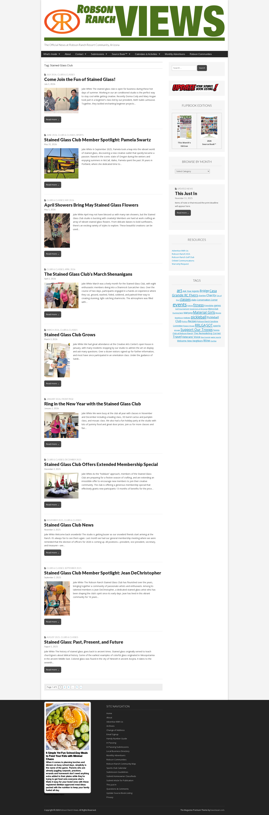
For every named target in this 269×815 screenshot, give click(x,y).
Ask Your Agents (191, 291)
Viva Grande (205, 337)
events (180, 304)
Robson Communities (201, 54)
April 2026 (70, 269)
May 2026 (69, 200)
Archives (110, 726)
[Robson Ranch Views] (134, 21)
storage (177, 330)
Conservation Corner (207, 299)
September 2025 (73, 568)
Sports (79, 135)
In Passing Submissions (117, 747)
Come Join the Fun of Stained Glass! (80, 79)
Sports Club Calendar (116, 768)
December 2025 (73, 459)
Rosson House (188, 326)
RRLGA (200, 325)
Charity (211, 295)
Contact (79, 54)
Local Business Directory (118, 751)
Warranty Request (180, 264)
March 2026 (53, 330)
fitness (198, 305)
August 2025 (53, 637)
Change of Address (115, 730)
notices (187, 317)
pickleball (198, 316)
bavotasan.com (217, 810)
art (179, 290)
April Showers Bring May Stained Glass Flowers (91, 205)
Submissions (97, 54)
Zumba (213, 341)
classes (185, 299)
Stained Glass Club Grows (69, 334)
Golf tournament (182, 309)
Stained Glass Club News (69, 524)
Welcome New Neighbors (190, 340)
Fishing (190, 306)
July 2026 (52, 74)
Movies (218, 313)
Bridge (204, 291)
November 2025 (55, 520)
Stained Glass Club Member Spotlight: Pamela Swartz (97, 139)
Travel (177, 337)
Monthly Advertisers (175, 54)
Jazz (181, 312)
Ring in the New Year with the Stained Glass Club (92, 403)
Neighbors (179, 318)
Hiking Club (213, 308)
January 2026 (54, 399)
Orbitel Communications (183, 260)
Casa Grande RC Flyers (194, 292)
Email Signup (112, 734)
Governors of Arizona (198, 309)
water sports (216, 337)
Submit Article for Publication (119, 780)
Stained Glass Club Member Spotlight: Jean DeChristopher (102, 572)
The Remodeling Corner (207, 333)
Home (109, 713)
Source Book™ (119, 54)
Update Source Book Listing (119, 793)
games (217, 305)
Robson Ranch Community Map (121, 763)
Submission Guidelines (117, 772)
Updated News (185, 188)
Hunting (175, 313)
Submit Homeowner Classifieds (121, 776)
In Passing (111, 742)
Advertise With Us (180, 250)
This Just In (186, 193)
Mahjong (188, 312)
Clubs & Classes (66, 74)
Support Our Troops (197, 329)
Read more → (52, 119)
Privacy (109, 797)
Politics (184, 321)
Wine (206, 340)
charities (202, 295)
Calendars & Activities (146, 54)
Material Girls (204, 312)
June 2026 (52, 135)
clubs (193, 299)
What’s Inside (50, 54)
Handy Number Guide (116, 738)
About (68, 54)
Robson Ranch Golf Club (183, 257)
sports (217, 325)
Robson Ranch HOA (181, 254)
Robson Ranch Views (69, 810)
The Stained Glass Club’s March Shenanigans (88, 274)
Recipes (192, 321)
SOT (209, 325)
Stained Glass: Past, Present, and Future (83, 642)
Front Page (68, 399)
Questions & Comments (117, 788)
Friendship (209, 305)
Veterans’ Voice (191, 337)
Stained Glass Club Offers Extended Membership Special (101, 464)
